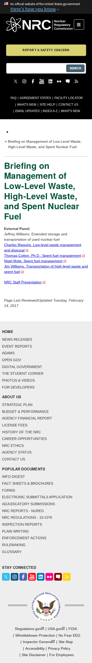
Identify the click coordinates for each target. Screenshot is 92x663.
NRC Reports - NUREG (23, 511)
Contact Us (68, 104)
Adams (8, 353)
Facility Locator (68, 98)
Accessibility (35, 648)
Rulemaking (14, 545)
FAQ (13, 98)
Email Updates (27, 111)
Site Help (47, 104)
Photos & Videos (18, 380)
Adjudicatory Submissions (28, 504)
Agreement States (35, 98)
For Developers (18, 387)
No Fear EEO (69, 635)
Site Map (66, 642)
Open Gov (11, 360)
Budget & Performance (25, 412)
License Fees (14, 425)
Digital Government (22, 367)
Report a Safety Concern (45, 50)
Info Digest (13, 476)
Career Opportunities (24, 439)
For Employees (61, 655)
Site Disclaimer (34, 655)
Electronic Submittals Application (37, 497)
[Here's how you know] (46, 7)
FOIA (72, 629)
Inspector (37, 642)
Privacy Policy (59, 648)
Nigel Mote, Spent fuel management (33, 261)
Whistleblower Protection (35, 635)
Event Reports (17, 346)
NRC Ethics (13, 446)
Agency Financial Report (27, 418)
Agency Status (16, 452)
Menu (80, 25)
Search (75, 68)
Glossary (11, 552)
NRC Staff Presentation (23, 282)
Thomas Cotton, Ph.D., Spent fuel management (42, 255)
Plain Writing (15, 531)
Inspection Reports (22, 524)
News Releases (17, 339)
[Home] (40, 24)
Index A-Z (50, 111)
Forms (8, 490)
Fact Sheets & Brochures (27, 483)
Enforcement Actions (24, 538)
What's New (26, 104)
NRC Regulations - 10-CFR (27, 517)
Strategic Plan (17, 405)
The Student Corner (22, 373)
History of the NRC (21, 432)
